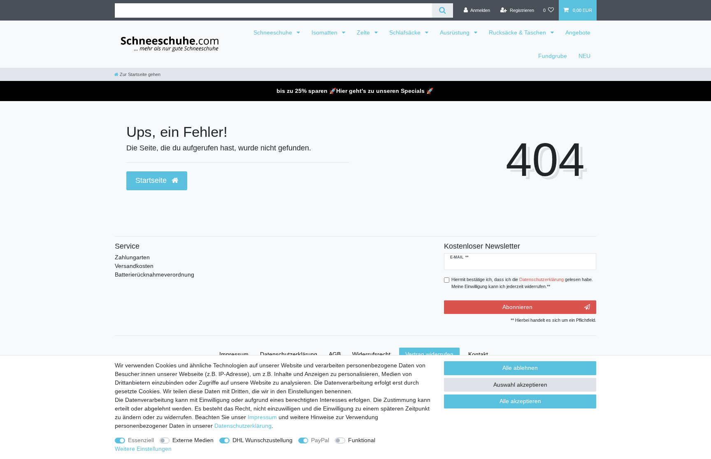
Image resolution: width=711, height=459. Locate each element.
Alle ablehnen (520, 367)
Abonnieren (517, 307)
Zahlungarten (132, 257)
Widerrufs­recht (371, 354)
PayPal (320, 440)
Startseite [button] (152, 180)
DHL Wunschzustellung (262, 440)
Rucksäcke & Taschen (518, 32)
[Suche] (442, 10)
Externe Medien (193, 440)
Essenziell (141, 440)
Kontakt (478, 354)
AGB (335, 354)
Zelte (364, 32)
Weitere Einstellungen (143, 448)
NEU (584, 56)
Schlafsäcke (405, 32)
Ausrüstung (455, 32)
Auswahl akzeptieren (520, 384)
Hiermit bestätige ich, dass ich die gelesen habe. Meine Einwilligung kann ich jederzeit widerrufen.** (522, 283)
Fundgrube (552, 56)
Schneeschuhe (273, 32)
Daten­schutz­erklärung (243, 425)
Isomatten (325, 32)
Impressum (262, 417)
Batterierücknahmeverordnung (154, 274)
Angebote (577, 32)
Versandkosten (134, 266)
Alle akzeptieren (520, 401)
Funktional (361, 440)
